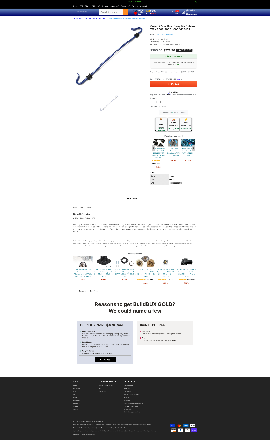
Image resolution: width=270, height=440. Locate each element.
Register (195, 10)
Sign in (188, 11)
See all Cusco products (165, 34)
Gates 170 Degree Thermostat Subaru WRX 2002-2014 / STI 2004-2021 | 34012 (145, 273)
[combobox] (111, 12)
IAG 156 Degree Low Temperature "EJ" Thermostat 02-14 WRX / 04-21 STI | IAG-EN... (83, 273)
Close (196, 2)
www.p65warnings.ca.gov (169, 246)
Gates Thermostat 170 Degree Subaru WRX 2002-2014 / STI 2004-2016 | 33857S (166, 273)
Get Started (105, 360)
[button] (159, 162)
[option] (108, 56)
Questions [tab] (94, 291)
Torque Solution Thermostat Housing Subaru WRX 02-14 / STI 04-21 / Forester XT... (186, 273)
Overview (132, 198)
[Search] (113, 12)
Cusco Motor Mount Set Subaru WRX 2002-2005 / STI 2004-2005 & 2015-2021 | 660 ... (158, 153)
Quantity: (154, 98)
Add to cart (173, 84)
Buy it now (173, 92)
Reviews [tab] (82, 291)
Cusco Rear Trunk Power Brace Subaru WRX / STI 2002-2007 (188, 152)
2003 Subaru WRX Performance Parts (89, 18)
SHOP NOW (138, 2)
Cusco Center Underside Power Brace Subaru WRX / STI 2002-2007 (173, 152)
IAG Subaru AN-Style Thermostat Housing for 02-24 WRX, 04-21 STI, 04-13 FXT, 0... (104, 273)
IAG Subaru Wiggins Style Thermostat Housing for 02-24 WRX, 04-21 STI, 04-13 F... (124, 273)
